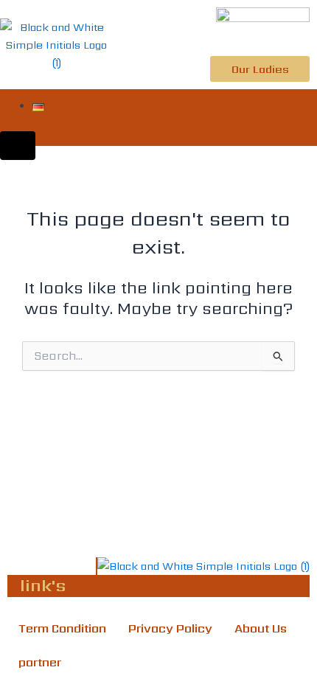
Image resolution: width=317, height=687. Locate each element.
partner (39, 662)
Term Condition (62, 628)
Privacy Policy (170, 628)
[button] (306, 118)
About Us (260, 628)
